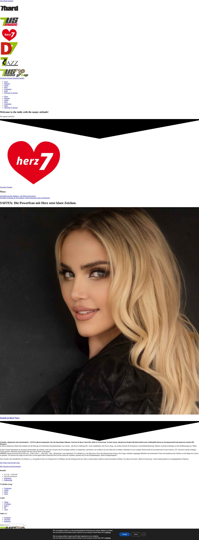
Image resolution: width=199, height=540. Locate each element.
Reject (136, 534)
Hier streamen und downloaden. (10, 466)
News (6, 82)
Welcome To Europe (11, 93)
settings (108, 532)
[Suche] (25, 525)
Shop (6, 87)
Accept (124, 534)
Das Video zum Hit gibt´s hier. (10, 463)
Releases (7, 83)
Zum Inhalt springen (6, 1)
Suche (2, 525)
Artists (6, 85)
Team (6, 91)
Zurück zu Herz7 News (9, 418)
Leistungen (7, 89)
